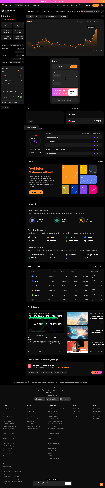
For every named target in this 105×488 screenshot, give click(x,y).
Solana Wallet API (52, 450)
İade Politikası (96, 418)
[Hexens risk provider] (35, 152)
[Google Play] (65, 399)
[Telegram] (17, 55)
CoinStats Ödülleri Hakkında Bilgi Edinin (13, 479)
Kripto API (95, 372)
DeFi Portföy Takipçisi (8, 423)
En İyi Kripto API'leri (47, 372)
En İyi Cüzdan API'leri (61, 372)
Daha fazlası (99, 128)
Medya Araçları (31, 413)
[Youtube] (62, 391)
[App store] (39, 399)
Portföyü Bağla (36, 192)
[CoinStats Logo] (7, 5)
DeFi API (50, 455)
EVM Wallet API (51, 453)
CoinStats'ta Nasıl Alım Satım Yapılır (11, 476)
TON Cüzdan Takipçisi (8, 443)
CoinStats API (30, 421)
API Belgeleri (30, 423)
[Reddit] (54, 391)
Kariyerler (29, 416)
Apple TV (75, 416)
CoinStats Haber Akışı (32, 428)
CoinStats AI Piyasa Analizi (9, 418)
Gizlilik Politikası (97, 413)
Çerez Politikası (97, 416)
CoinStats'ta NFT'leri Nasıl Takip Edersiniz (13, 481)
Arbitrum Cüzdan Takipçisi (9, 431)
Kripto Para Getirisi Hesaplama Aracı (57, 408)
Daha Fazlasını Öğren (35, 149)
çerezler (51, 483)
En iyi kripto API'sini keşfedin (63, 367)
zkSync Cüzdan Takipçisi (9, 428)
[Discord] (23, 55)
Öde (54, 72)
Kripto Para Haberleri (8, 416)
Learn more (60, 1)
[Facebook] (67, 391)
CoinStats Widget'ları (53, 426)
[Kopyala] (20, 45)
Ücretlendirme (30, 411)
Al (53, 80)
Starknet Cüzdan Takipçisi (9, 426)
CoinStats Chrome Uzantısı (79, 408)
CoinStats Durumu (7, 484)
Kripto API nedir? (35, 372)
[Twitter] (20, 55)
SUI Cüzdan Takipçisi (8, 450)
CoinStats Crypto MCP (53, 443)
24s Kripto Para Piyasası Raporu (56, 428)
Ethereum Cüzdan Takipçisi (10, 438)
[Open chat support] (101, 484)
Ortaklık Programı (7, 421)
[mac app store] (52, 399)
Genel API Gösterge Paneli (33, 426)
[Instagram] (43, 391)
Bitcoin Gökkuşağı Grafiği (54, 418)
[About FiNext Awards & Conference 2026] (77, 347)
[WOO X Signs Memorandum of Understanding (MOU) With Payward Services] (46, 322)
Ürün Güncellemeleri (32, 408)
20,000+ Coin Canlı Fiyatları (54, 436)
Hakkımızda (30, 431)
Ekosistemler (6, 455)
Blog (4, 413)
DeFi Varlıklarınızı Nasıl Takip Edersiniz (12, 471)
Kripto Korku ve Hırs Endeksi (55, 423)
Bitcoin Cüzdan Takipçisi (9, 448)
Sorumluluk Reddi (97, 408)
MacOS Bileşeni (77, 411)
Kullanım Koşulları (97, 411)
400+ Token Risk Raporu (54, 441)
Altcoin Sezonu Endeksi (53, 433)
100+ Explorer (51, 438)
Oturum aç (87, 5)
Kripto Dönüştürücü (52, 416)
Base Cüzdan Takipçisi (8, 441)
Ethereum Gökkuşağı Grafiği (55, 421)
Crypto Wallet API (52, 448)
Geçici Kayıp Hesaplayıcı (54, 413)
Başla (95, 5)
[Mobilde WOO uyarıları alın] (102, 11)
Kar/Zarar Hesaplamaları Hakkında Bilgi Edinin (14, 474)
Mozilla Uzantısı (77, 413)
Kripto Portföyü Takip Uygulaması (11, 408)
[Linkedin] (58, 391)
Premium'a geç (72, 92)
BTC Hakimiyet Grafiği (53, 431)
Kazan (4, 411)
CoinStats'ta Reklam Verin (33, 418)
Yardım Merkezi (7, 466)
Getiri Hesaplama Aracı (53, 411)
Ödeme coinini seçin (64, 100)
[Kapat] (102, 1)
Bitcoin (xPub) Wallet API (54, 458)
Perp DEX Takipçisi (7, 453)
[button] (20, 45)
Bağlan (74, 66)
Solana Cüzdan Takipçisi (9, 433)
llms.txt (49, 446)
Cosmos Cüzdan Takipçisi (9, 436)
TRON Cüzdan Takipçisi (9, 446)
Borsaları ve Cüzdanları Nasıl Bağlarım (12, 469)
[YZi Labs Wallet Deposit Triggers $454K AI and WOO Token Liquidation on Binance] (77, 332)
